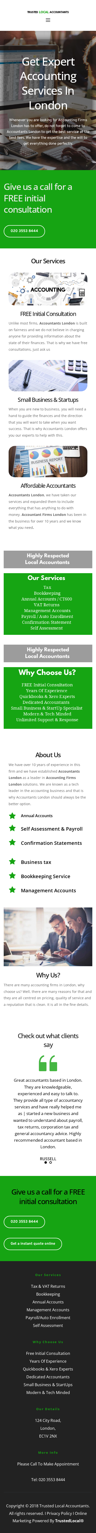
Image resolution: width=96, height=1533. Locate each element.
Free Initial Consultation (48, 1353)
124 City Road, (48, 1420)
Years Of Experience (48, 1361)
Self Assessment (48, 1325)
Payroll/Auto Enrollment (48, 1317)
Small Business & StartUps (48, 1384)
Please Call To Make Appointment (48, 1464)
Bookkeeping (48, 1294)
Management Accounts (48, 1309)
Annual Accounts (48, 1302)
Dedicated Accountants (48, 1377)
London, (48, 1428)
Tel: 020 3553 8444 (48, 1479)
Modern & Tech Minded (48, 1392)
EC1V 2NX (48, 1436)
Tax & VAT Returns (48, 1286)
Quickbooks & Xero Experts (48, 1369)
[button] (48, 20)
